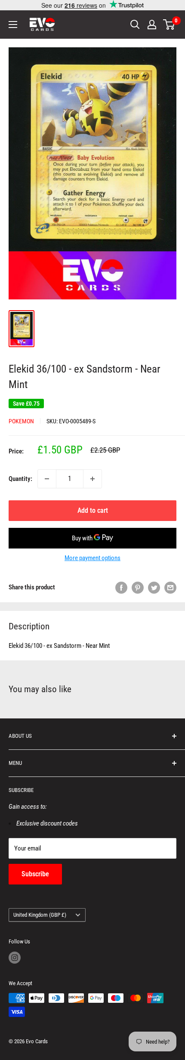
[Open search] (135, 24)
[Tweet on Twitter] (154, 587)
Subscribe (35, 874)
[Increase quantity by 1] (92, 479)
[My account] (152, 24)
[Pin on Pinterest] (138, 587)
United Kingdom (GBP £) (39, 915)
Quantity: (20, 479)
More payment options (92, 558)
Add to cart (92, 510)
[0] (169, 24)
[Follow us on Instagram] (15, 958)
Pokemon (21, 421)
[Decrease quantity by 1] (47, 479)
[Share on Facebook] (121, 587)
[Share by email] (170, 587)
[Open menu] (13, 24)
